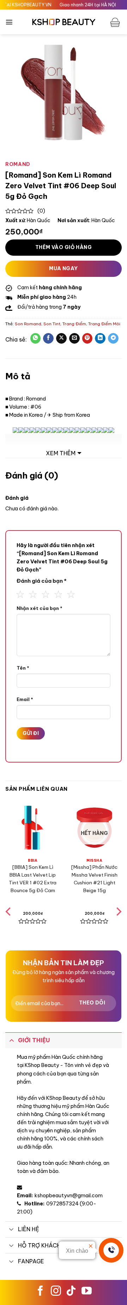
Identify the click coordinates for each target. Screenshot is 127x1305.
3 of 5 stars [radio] (43, 593)
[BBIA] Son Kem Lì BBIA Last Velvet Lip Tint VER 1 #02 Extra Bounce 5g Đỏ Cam (32, 878)
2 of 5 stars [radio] (31, 593)
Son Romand (28, 323)
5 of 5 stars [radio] (69, 593)
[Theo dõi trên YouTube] (86, 1291)
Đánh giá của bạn (42, 580)
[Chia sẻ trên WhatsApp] (35, 338)
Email (25, 699)
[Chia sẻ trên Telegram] (113, 338)
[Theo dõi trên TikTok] (71, 1291)
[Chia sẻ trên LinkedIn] (100, 338)
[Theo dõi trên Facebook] (40, 1291)
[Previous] (8, 926)
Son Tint (51, 323)
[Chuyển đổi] (11, 1040)
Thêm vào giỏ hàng (63, 247)
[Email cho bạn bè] (74, 338)
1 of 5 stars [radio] (18, 593)
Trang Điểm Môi (104, 323)
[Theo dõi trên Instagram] (56, 1291)
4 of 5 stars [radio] (56, 593)
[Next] (118, 926)
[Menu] (9, 22)
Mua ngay (63, 268)
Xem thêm (60, 453)
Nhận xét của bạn (39, 608)
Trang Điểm (74, 323)
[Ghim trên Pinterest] (87, 338)
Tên (23, 668)
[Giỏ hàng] (116, 22)
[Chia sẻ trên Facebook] (48, 338)
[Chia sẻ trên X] (61, 338)
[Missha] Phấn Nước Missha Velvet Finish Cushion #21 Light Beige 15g (94, 878)
